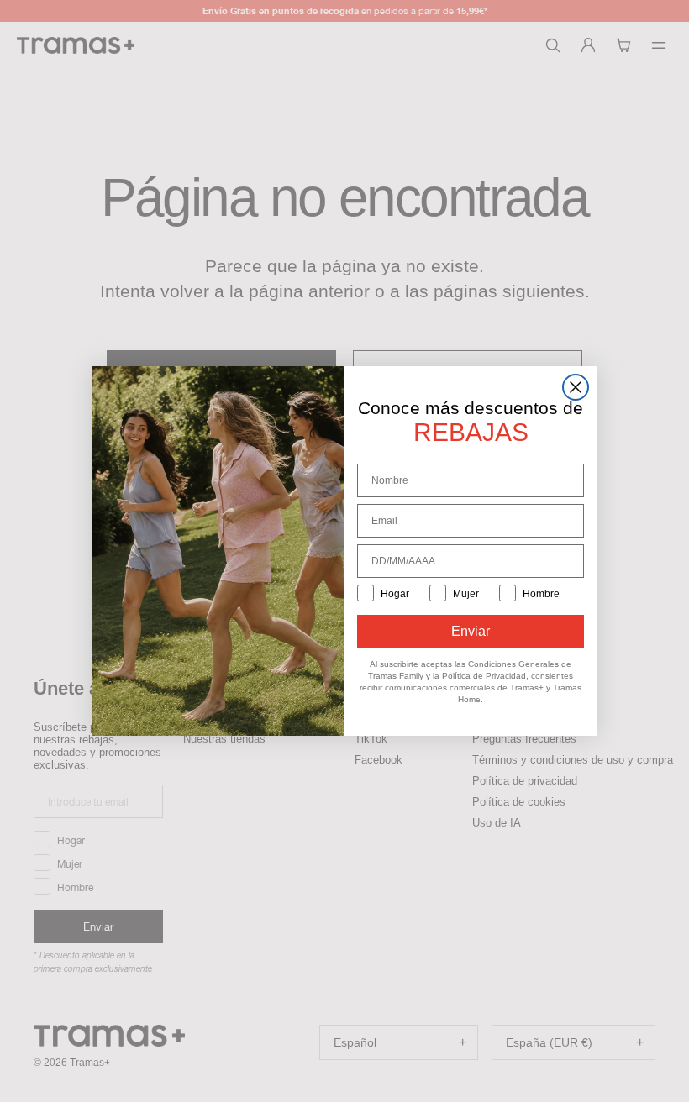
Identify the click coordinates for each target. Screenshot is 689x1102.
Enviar (470, 631)
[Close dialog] (575, 387)
